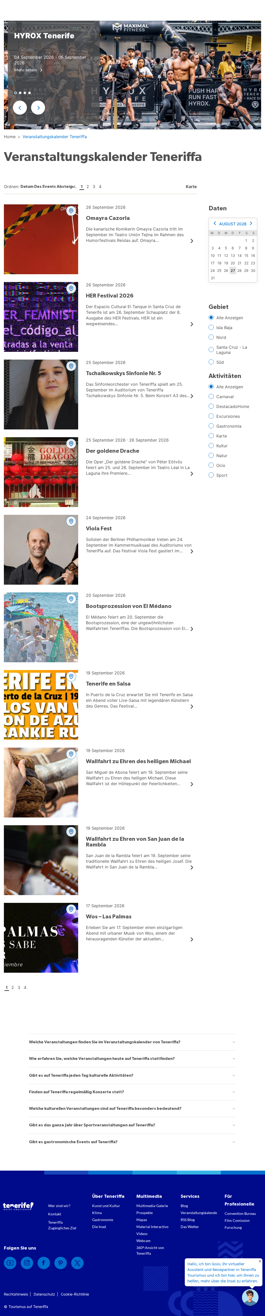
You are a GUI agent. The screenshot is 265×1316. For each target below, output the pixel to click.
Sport (221, 475)
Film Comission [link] (237, 1220)
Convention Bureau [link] (240, 1213)
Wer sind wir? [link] (59, 1205)
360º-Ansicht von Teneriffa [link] (150, 1250)
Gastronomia (228, 426)
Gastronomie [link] (102, 1219)
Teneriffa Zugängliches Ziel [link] (62, 1225)
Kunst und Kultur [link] (106, 1205)
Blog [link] (184, 1205)
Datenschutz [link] (44, 1294)
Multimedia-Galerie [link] (152, 1205)
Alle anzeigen (229, 317)
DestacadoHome (232, 406)
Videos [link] (142, 1233)
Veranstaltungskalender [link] (199, 1212)
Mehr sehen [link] (26, 69)
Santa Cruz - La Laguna (231, 350)
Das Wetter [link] (190, 1226)
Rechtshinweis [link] (16, 1294)
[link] (10, 136)
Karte (221, 435)
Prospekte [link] (144, 1212)
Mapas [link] (141, 1219)
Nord (221, 337)
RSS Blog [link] (188, 1219)
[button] (20, 108)
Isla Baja (224, 327)
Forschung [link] (233, 1227)
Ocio (220, 465)
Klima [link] (97, 1212)
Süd (220, 362)
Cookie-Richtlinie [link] (75, 1294)
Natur (221, 455)
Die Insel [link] (99, 1226)
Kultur (221, 445)
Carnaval (225, 396)
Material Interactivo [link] (152, 1226)
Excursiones (228, 416)
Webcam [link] (143, 1240)
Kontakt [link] (54, 1214)
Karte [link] (191, 186)
